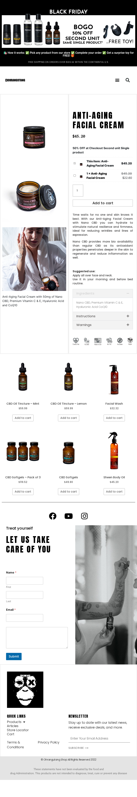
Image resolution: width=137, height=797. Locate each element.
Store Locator (18, 730)
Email (11, 609)
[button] (117, 80)
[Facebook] (52, 516)
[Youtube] (68, 516)
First (8, 586)
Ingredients (85, 293)
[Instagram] (84, 516)
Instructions (85, 316)
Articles (12, 726)
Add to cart (102, 203)
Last (8, 601)
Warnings (84, 325)
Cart (10, 734)
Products (14, 722)
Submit (14, 656)
